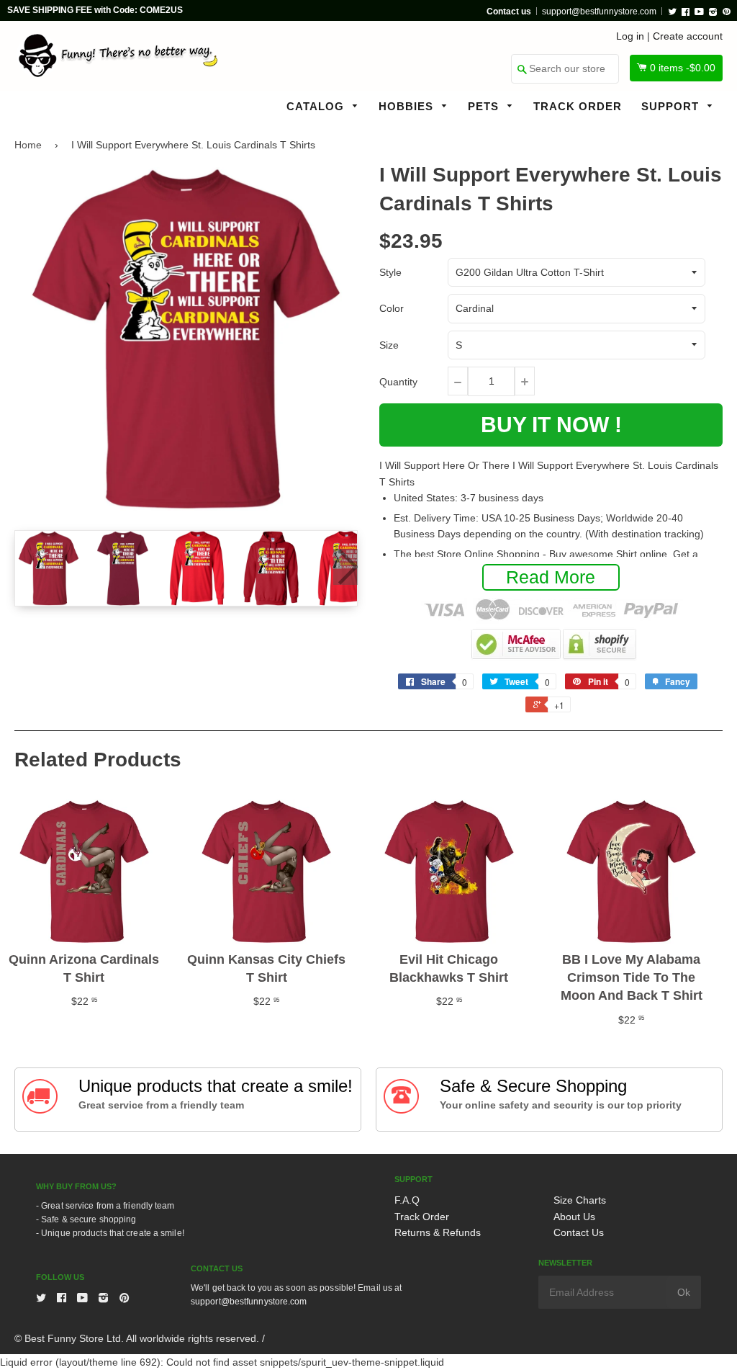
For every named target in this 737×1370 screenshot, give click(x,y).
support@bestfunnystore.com (599, 11)
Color (391, 308)
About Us (574, 1216)
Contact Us (578, 1232)
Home (28, 145)
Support (671, 106)
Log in (630, 36)
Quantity (398, 382)
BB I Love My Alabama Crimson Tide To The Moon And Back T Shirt (631, 977)
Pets (485, 106)
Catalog (317, 106)
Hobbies (408, 106)
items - (682, 67)
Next (345, 567)
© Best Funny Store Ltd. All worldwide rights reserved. (136, 1338)
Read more (550, 577)
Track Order (577, 106)
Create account (688, 36)
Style (390, 272)
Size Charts (579, 1200)
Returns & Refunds (437, 1232)
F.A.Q (407, 1200)
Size (389, 345)
